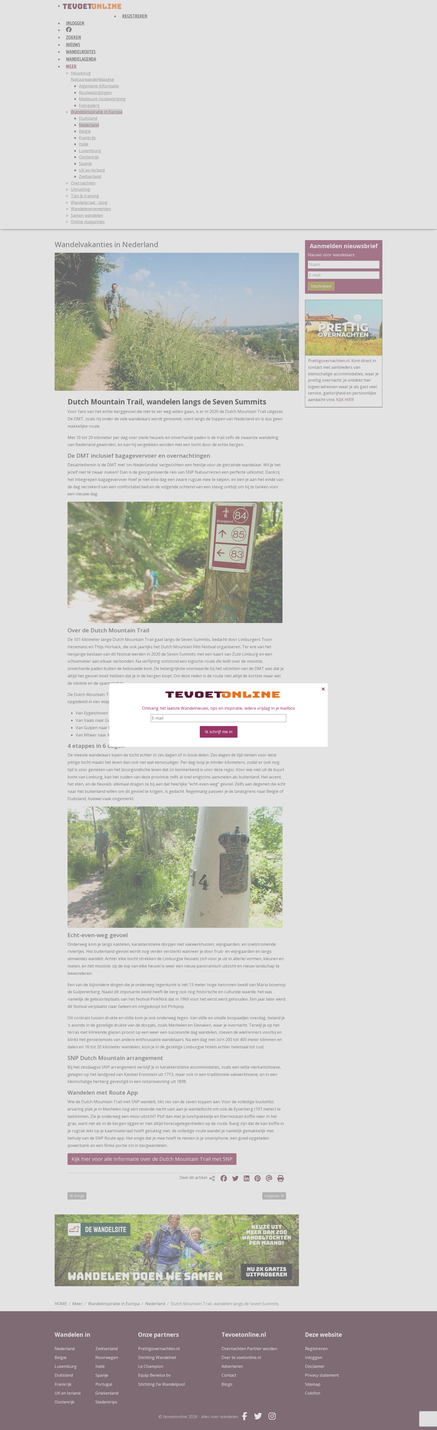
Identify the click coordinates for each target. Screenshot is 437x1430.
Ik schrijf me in (218, 731)
